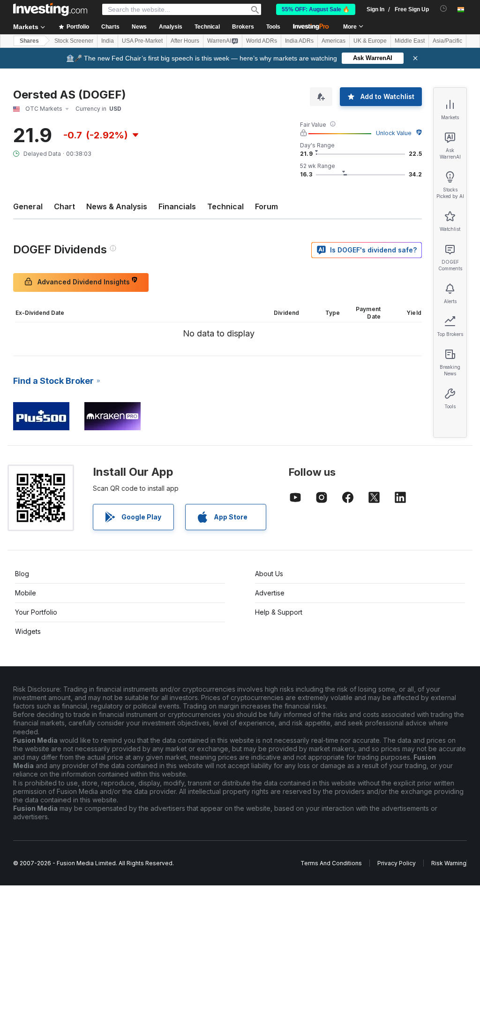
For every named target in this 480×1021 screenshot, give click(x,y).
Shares (29, 41)
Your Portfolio (36, 612)
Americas (333, 41)
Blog (22, 574)
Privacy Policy (396, 863)
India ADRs (299, 41)
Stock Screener (73, 41)
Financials (177, 206)
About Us (269, 574)
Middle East (410, 41)
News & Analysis (116, 206)
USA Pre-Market (142, 41)
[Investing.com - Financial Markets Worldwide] (50, 9)
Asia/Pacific (447, 41)
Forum (266, 206)
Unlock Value (394, 133)
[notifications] (443, 8)
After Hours (185, 41)
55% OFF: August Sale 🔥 (316, 9)
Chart (64, 206)
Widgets (28, 631)
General (28, 206)
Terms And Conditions (331, 863)
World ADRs (261, 41)
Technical (225, 206)
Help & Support (278, 612)
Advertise (270, 593)
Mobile (25, 593)
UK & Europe (370, 41)
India (107, 41)
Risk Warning (448, 863)
